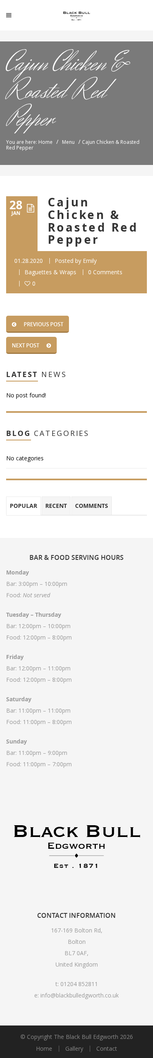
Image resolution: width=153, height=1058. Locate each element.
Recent (56, 505)
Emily (90, 260)
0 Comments (105, 272)
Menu (68, 142)
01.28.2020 (28, 260)
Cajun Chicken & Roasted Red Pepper (93, 220)
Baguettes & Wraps (50, 272)
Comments (91, 505)
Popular (23, 505)
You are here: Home (29, 142)
